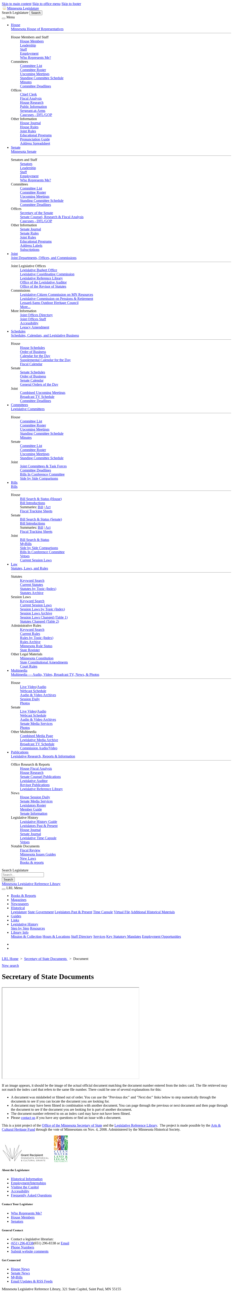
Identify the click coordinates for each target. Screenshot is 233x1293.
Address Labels (31, 245)
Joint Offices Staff (33, 319)
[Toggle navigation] (3, 18)
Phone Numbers (22, 1247)
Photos (25, 703)
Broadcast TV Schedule (37, 397)
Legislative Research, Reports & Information (43, 756)
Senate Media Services (36, 723)
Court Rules (28, 666)
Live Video (28, 687)
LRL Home (10, 959)
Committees (19, 405)
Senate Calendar (31, 380)
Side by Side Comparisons (39, 478)
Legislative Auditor (34, 781)
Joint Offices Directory (36, 315)
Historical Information (27, 1179)
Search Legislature (15, 13)
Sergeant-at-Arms (32, 111)
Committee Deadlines (35, 86)
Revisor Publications (35, 785)
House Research (31, 102)
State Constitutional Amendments (44, 662)
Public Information (33, 107)
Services (99, 936)
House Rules (29, 127)
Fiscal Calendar (31, 364)
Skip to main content (16, 4)
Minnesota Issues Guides (38, 854)
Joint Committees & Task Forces (43, 466)
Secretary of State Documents (46, 959)
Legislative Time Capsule (38, 838)
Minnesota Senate (23, 151)
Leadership (28, 45)
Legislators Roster (33, 805)
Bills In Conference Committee (42, 474)
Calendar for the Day (35, 356)
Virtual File (122, 912)
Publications (19, 752)
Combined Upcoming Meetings (42, 393)
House (15, 25)
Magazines (18, 900)
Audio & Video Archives (38, 695)
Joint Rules (28, 131)
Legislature (19, 912)
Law (14, 564)
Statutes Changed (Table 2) (39, 621)
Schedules (18, 331)
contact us (28, 1118)
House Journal (30, 123)
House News (20, 1269)
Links (15, 920)
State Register (30, 650)
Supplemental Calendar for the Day (45, 360)
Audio (41, 687)
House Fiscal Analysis (36, 768)
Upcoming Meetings (34, 74)
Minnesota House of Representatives (37, 29)
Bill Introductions (32, 503)
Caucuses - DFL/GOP (36, 115)
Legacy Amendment (34, 327)
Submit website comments (29, 1251)
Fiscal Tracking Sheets (36, 511)
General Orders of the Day (39, 384)
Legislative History (24, 924)
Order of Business (33, 352)
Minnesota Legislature (23, 8)
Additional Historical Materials (153, 912)
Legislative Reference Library (41, 278)
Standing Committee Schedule (41, 78)
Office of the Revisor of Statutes (43, 286)
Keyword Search (32, 580)
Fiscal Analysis (31, 98)
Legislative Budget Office (38, 270)
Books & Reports (23, 896)
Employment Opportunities (161, 936)
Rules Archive (30, 642)
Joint (14, 254)
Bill (40, 507)
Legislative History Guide (38, 822)
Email (65, 1243)
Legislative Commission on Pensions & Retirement (56, 299)
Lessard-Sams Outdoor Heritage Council (49, 303)
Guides (16, 916)
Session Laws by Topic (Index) (42, 609)
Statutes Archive (31, 593)
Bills (14, 482)
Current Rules (30, 634)
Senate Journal (30, 229)
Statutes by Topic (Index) (38, 589)
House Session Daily (35, 797)
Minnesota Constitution (36, 658)
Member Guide (31, 809)
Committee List (31, 66)
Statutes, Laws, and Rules (29, 568)
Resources (37, 928)
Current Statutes (31, 585)
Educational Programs (36, 135)
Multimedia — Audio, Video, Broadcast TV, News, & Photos (55, 674)
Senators (26, 164)
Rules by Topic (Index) (36, 638)
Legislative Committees (28, 409)
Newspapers (20, 904)
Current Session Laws (36, 560)
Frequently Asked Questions (31, 1195)
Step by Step (20, 928)
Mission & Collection (26, 936)
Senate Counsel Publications (40, 777)
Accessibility (29, 323)
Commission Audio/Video (38, 748)
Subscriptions (29, 250)
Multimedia (19, 670)
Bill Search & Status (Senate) (41, 519)
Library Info (19, 932)
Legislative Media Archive (39, 740)
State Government (41, 912)
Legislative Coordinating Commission (47, 274)
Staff (23, 49)
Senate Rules (29, 233)
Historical (18, 908)
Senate (15, 147)
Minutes (26, 82)
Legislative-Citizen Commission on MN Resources (56, 294)
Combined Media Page (36, 736)
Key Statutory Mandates (123, 936)
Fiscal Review (30, 850)
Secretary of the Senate (36, 213)
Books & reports (32, 862)
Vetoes (25, 556)
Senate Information (33, 813)
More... (25, 307)
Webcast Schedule (33, 691)
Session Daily (30, 699)
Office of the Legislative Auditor (43, 282)
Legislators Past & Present (39, 826)
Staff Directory (81, 936)
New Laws (28, 858)
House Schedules (32, 348)
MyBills (26, 544)
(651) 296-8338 (22, 1243)
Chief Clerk (28, 94)
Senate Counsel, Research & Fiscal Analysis (52, 217)
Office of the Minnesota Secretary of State (72, 1125)
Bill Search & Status (34, 540)
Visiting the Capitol (25, 1187)
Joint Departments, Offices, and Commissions (43, 258)
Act (48, 507)
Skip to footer (71, 4)
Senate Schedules (32, 372)
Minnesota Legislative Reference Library (31, 884)
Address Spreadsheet (35, 143)
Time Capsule (103, 912)
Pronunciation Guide (35, 139)
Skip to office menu (46, 4)
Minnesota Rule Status (36, 646)
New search (10, 965)
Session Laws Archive (36, 613)
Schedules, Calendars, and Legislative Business (45, 335)
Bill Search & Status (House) (41, 499)
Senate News (20, 1273)
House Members (32, 41)
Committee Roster (33, 70)
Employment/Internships (28, 1183)
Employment (29, 53)
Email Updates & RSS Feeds (32, 1281)
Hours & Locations (56, 936)
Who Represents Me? (35, 57)
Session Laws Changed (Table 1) (44, 617)
